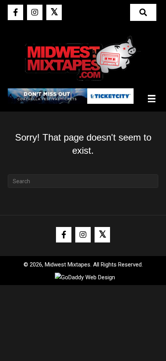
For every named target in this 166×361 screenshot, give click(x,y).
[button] (15, 12)
